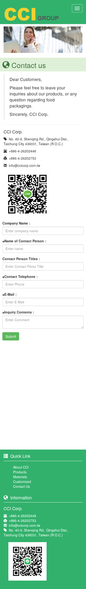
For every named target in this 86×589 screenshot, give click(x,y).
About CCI (21, 467)
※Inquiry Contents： (18, 312)
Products (20, 472)
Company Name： (16, 223)
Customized (22, 481)
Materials (20, 476)
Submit (10, 336)
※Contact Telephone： (20, 276)
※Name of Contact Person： (24, 240)
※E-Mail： (10, 294)
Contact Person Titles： (21, 258)
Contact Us (21, 486)
